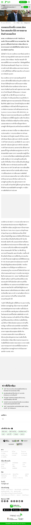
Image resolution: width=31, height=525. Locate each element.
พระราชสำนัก (4, 451)
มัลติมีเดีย (14, 468)
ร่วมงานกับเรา (9, 489)
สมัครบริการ (23, 2)
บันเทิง (2, 464)
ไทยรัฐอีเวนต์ (4, 483)
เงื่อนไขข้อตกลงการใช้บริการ (7, 495)
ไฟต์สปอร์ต (3, 476)
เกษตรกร (21, 434)
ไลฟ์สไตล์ (3, 468)
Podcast (24, 466)
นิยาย (2, 466)
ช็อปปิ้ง (3, 481)
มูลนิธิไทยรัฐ (23, 489)
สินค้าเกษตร (4, 431)
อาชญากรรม (4, 455)
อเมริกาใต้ (9, 434)
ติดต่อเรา (17, 495)
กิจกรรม (3, 489)
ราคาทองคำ (23, 455)
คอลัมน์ (23, 462)
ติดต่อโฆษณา (23, 495)
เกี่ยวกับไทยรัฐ (17, 489)
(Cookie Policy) (4, 8)
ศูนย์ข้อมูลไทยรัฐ (4, 491)
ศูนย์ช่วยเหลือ (16, 491)
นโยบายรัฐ (14, 453)
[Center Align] (29, 7)
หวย (23, 464)
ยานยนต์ (13, 455)
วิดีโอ (13, 466)
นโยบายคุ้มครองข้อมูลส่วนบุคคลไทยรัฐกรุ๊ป (10, 493)
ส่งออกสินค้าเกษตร (21, 431)
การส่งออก (15, 434)
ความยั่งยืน (3, 457)
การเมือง (3, 453)
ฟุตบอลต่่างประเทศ (5, 474)
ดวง (13, 464)
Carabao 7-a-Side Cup (17, 477)
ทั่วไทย (13, 451)
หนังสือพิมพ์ (14, 462)
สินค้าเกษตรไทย (12, 431)
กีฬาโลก (13, 476)
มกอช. (3, 434)
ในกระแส (23, 451)
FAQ (11, 491)
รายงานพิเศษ (4, 462)
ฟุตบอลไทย (14, 474)
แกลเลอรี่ (3, 477)
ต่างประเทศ (23, 453)
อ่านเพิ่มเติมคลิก (9, 7)
